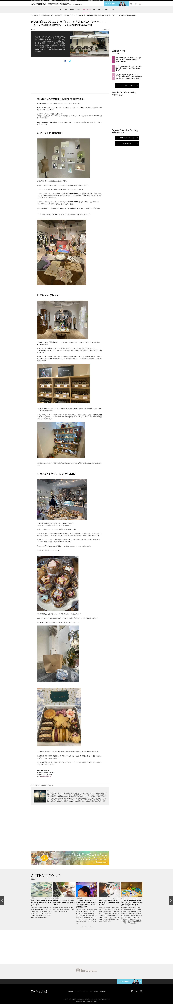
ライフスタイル (87, 9)
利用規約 (70, 991)
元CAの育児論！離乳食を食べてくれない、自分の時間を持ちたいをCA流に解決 (109, 903)
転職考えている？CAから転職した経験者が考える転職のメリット (41, 903)
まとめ (112, 9)
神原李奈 (34, 898)
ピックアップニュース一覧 (127, 85)
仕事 (99, 9)
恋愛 (94, 9)
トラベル (72, 9)
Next (171, 900)
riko (101, 898)
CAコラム (105, 9)
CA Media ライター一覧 (127, 138)
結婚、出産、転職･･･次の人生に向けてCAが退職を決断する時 (86, 903)
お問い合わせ (94, 991)
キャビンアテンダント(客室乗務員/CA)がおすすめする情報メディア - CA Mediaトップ (52, 15)
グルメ (78, 9)
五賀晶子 (124, 898)
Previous (2, 900)
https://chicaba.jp (46, 776)
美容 (66, 9)
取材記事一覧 (127, 143)
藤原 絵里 (57, 898)
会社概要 (102, 991)
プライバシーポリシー (81, 991)
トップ (60, 9)
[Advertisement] (70, 78)
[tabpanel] (41, 903)
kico (78, 898)
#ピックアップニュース (47, 785)
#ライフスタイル (35, 785)
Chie (33, 29)
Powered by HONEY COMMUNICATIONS (86, 1001)
